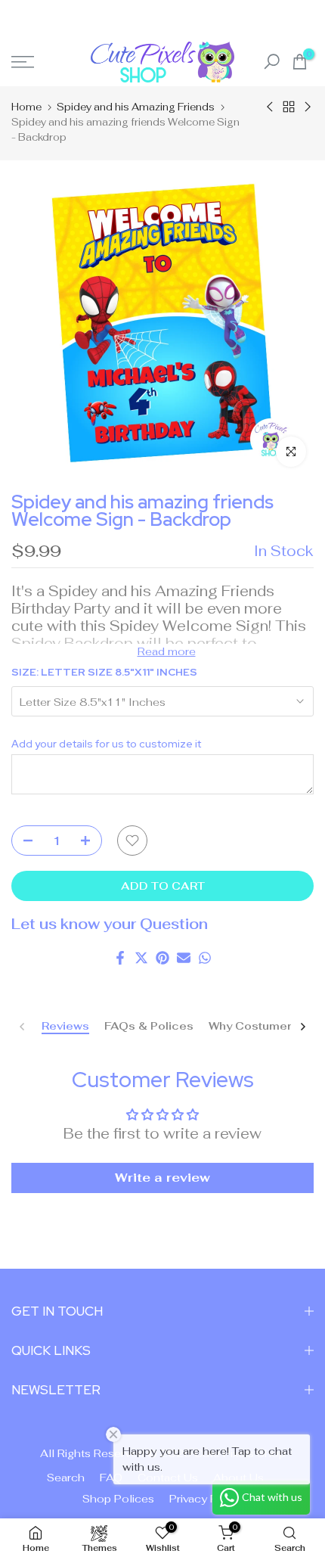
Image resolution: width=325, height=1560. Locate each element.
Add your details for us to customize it (106, 744)
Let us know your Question (109, 924)
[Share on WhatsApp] (205, 958)
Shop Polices (118, 1499)
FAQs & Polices (148, 1026)
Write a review (162, 1178)
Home (26, 107)
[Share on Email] (183, 958)
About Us (238, 1477)
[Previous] (22, 1026)
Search (66, 1477)
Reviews (65, 1026)
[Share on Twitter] (141, 958)
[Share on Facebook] (120, 958)
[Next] (302, 1026)
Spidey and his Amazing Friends (136, 107)
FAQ (111, 1477)
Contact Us (168, 1477)
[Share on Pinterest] (162, 958)
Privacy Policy (206, 1499)
